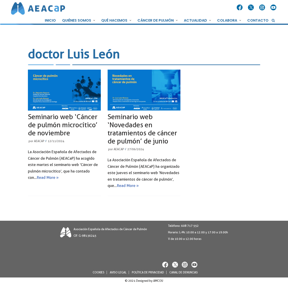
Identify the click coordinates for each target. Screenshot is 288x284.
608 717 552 (190, 225)
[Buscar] (273, 20)
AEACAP (39, 141)
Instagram (262, 8)
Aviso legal (118, 272)
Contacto (257, 20)
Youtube (273, 8)
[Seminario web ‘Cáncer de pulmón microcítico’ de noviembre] (64, 90)
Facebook (240, 8)
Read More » (47, 177)
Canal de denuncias (183, 272)
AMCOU (158, 280)
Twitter (251, 8)
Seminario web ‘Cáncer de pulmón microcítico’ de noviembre (62, 125)
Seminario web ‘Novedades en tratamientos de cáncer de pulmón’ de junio (142, 129)
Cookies (98, 272)
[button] (93, 20)
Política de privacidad (148, 272)
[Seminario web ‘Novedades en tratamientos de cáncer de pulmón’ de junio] (144, 90)
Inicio (50, 20)
